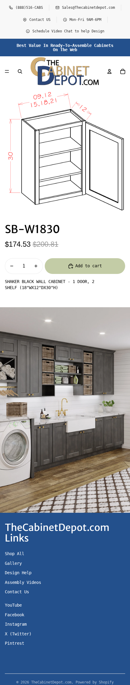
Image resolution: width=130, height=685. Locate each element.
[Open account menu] (109, 71)
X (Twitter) (18, 633)
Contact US (39, 20)
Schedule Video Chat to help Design (68, 31)
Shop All (14, 553)
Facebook (14, 614)
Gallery (13, 563)
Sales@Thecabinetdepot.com (88, 7)
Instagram (16, 624)
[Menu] (7, 71)
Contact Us (17, 591)
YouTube (13, 605)
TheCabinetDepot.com (51, 682)
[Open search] (20, 71)
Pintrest (14, 643)
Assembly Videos (23, 582)
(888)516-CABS (29, 7)
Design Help (18, 572)
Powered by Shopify (95, 682)
